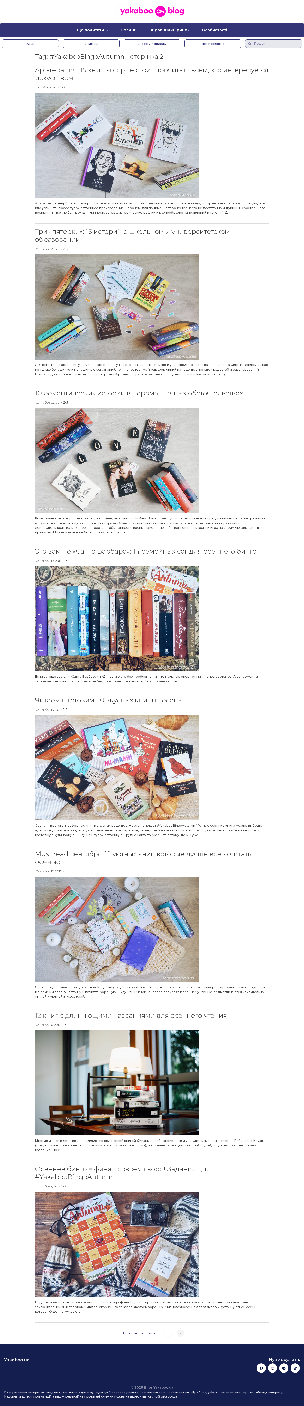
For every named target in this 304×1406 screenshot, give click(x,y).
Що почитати (90, 30)
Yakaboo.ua (17, 1359)
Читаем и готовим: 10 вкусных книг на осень (108, 700)
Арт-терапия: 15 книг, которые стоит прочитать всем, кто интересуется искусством (151, 74)
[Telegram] (283, 1368)
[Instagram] (272, 1368)
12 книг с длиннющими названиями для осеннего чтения (131, 1015)
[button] (30, 43)
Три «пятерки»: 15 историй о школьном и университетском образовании (132, 235)
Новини (129, 30)
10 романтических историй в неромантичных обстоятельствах (139, 393)
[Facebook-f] (261, 1368)
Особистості (214, 30)
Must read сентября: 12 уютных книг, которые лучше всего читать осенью (143, 858)
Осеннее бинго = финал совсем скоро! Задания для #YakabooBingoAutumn (122, 1173)
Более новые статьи (139, 1333)
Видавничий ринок (169, 30)
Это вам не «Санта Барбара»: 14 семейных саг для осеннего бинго (145, 551)
